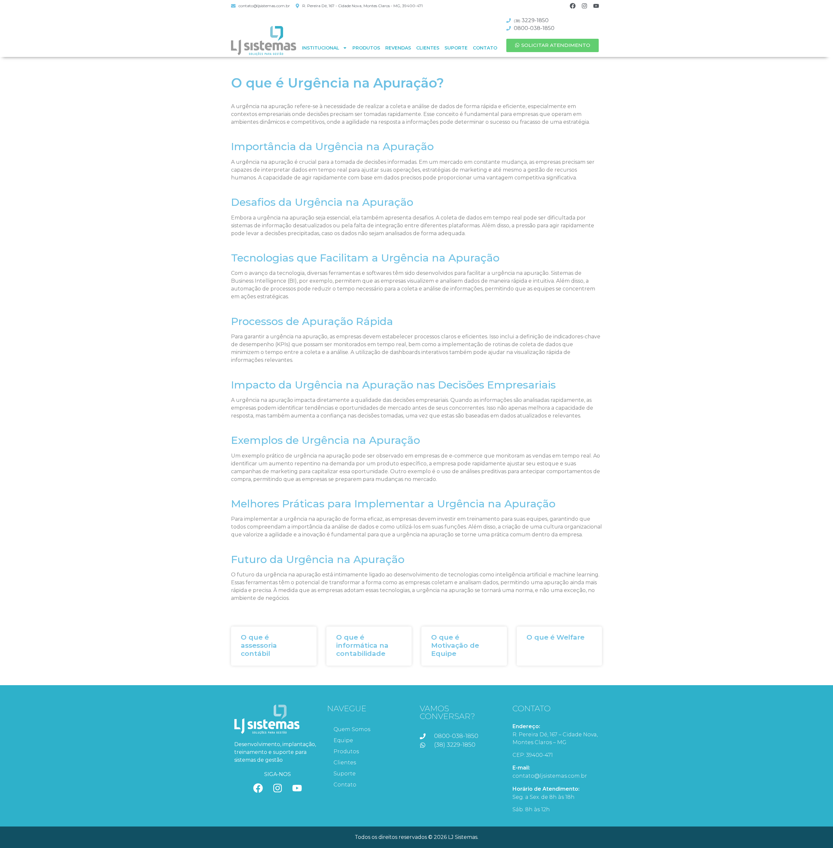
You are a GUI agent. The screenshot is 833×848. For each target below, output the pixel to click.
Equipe (343, 740)
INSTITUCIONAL (320, 48)
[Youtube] (596, 6)
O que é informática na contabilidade (362, 645)
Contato (485, 48)
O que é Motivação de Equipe (455, 645)
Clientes (427, 48)
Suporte (456, 48)
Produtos (366, 48)
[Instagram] (584, 6)
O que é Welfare (555, 637)
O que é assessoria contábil (259, 645)
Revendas (398, 48)
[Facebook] (573, 6)
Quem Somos (352, 729)
